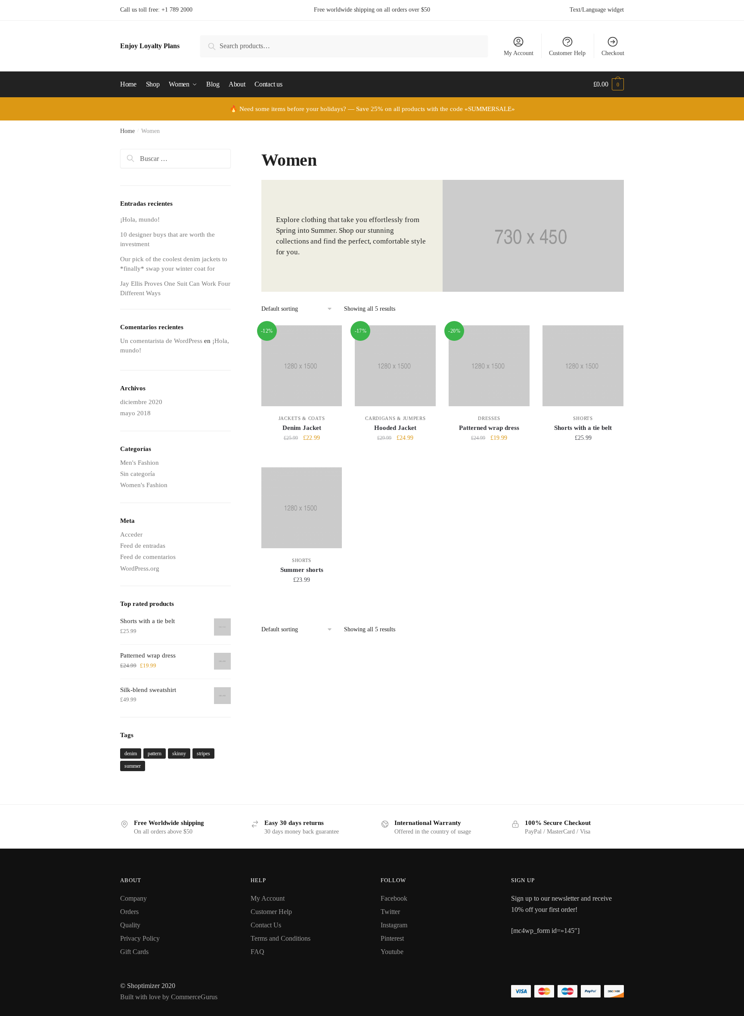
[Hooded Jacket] (395, 365)
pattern (154, 753)
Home (127, 131)
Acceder (131, 534)
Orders (129, 911)
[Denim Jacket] (301, 365)
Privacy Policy (140, 938)
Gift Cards (134, 951)
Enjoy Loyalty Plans (150, 45)
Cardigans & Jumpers (395, 418)
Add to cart (302, 457)
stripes (203, 753)
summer (132, 766)
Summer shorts (301, 569)
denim (130, 753)
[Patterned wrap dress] (489, 365)
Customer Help (567, 53)
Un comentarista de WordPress (161, 340)
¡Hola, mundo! (140, 219)
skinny (179, 753)
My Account (518, 53)
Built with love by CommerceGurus (168, 997)
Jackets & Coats (302, 418)
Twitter (390, 911)
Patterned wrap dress (489, 427)
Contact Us (266, 925)
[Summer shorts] (301, 507)
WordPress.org (139, 568)
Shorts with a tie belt (583, 427)
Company (133, 898)
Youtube (392, 951)
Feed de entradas (142, 545)
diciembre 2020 (141, 401)
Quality (130, 925)
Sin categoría (137, 473)
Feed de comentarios (148, 556)
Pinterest (392, 938)
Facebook (394, 898)
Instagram (394, 925)
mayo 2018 (135, 413)
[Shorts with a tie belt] (582, 365)
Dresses (489, 418)
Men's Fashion (139, 462)
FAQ (257, 951)
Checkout (612, 53)
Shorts (582, 418)
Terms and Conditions (280, 938)
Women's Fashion (143, 485)
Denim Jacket (301, 427)
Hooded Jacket (395, 427)
